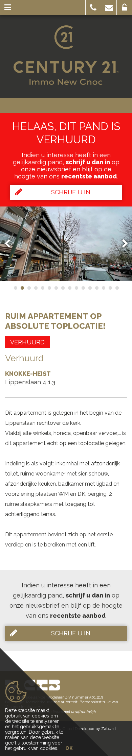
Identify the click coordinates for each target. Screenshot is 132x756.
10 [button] (76, 288)
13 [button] (96, 288)
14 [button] (103, 288)
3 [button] (29, 288)
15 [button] (110, 288)
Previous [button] (10, 243)
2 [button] (22, 288)
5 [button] (42, 288)
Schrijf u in (70, 192)
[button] (93, 7)
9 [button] (69, 288)
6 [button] (49, 288)
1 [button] (15, 288)
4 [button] (35, 288)
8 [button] (63, 288)
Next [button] (122, 243)
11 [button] (83, 288)
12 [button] (90, 288)
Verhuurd (27, 342)
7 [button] (56, 288)
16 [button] (117, 288)
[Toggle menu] (7, 7)
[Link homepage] (66, 55)
